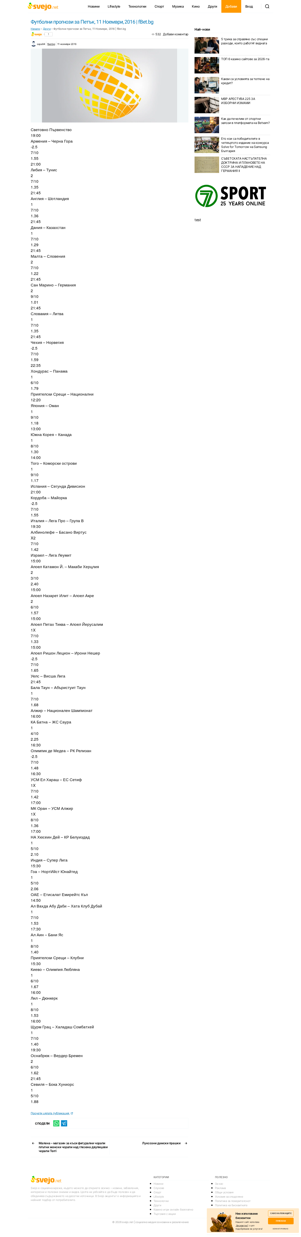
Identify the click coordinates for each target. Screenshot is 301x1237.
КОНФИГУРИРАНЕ (280, 1229)
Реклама (220, 1188)
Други (212, 6)
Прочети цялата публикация (50, 1113)
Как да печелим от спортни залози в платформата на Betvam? (245, 121)
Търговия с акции (165, 1213)
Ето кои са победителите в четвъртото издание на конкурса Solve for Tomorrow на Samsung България (245, 145)
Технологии (137, 6)
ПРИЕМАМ (281, 1221)
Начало (35, 28)
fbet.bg (51, 44)
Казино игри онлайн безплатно (173, 1209)
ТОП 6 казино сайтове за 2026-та (245, 59)
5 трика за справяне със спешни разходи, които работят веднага (244, 41)
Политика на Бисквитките (231, 1205)
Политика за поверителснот (232, 1201)
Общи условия (224, 1192)
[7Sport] (232, 196)
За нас (219, 1183)
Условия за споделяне (229, 1196)
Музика (178, 6)
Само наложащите (281, 1213)
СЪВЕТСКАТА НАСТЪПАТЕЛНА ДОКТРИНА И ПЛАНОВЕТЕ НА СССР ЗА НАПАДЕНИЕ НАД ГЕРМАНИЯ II (244, 165)
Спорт (159, 6)
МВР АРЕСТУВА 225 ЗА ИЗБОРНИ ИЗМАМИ (238, 101)
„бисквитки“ (241, 1225)
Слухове (159, 1188)
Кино (196, 6)
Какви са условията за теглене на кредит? (245, 81)
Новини (94, 6)
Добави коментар (175, 34)
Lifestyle (114, 6)
